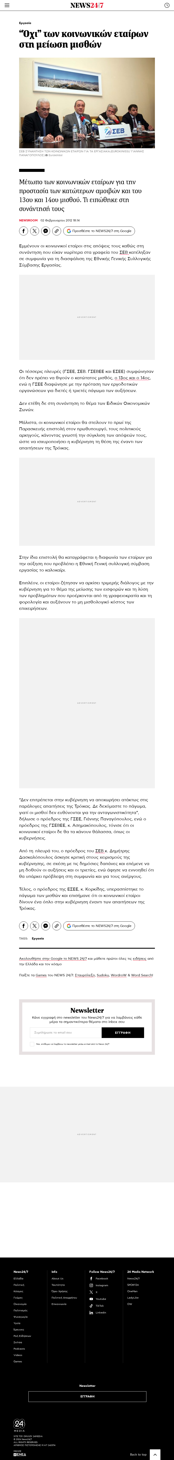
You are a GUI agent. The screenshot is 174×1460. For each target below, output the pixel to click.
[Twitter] (34, 231)
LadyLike (133, 1297)
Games (41, 975)
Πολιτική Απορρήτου (64, 1297)
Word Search (141, 975)
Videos (18, 1355)
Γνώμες (18, 1297)
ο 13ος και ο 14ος (132, 378)
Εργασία (25, 23)
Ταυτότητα (58, 1285)
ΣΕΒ (124, 252)
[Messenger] (45, 231)
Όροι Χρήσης (60, 1291)
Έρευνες (19, 1329)
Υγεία (17, 1323)
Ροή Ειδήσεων (22, 1336)
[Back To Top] (155, 1454)
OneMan (132, 1291)
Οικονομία (20, 1304)
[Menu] (7, 5)
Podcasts (19, 1348)
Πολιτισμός (21, 1310)
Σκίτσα (18, 1342)
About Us (57, 1278)
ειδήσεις (139, 958)
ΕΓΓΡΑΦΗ (87, 1396)
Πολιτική (19, 1285)
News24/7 (133, 1278)
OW (129, 1304)
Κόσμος (18, 1291)
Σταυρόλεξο (85, 975)
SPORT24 (133, 1285)
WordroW (119, 975)
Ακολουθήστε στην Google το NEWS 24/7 (53, 958)
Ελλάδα (18, 1278)
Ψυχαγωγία (21, 1317)
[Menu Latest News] (167, 5)
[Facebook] (23, 231)
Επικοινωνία (59, 1304)
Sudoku (103, 975)
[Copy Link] (56, 231)
